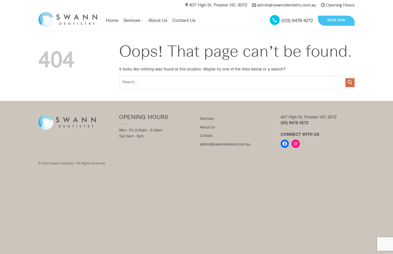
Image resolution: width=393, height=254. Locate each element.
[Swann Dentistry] (68, 19)
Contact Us (184, 20)
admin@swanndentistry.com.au (225, 144)
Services (131, 20)
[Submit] (350, 82)
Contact (206, 136)
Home (112, 20)
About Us (157, 20)
